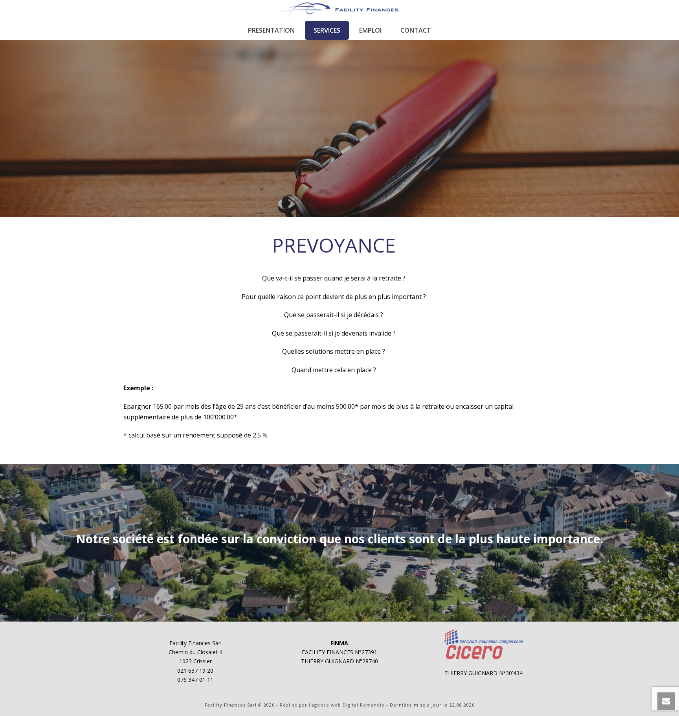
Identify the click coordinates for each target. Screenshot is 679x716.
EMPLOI (370, 30)
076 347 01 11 (195, 679)
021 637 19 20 (195, 670)
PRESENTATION (271, 30)
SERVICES (327, 30)
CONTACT (415, 30)
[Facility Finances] (339, 10)
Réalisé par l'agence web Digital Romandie (332, 705)
